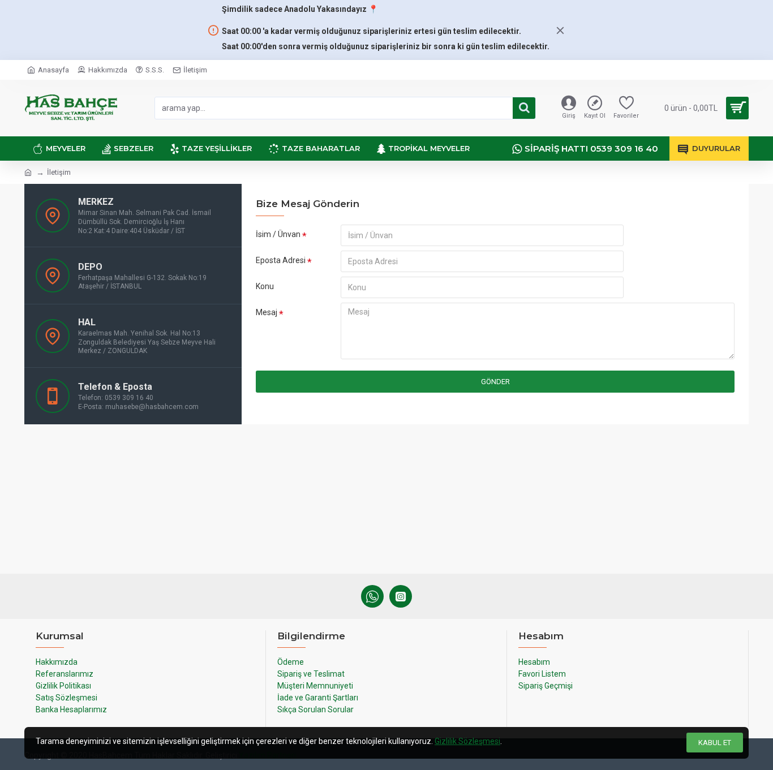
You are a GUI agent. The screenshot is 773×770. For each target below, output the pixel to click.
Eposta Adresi (281, 260)
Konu (265, 286)
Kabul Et (714, 742)
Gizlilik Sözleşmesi (467, 741)
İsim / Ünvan (278, 234)
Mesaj (266, 312)
